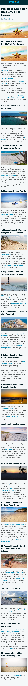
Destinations (4, 6)
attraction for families (7, 214)
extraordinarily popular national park (14, 525)
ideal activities (22, 610)
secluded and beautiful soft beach (13, 265)
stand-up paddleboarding (8, 490)
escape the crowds (12, 416)
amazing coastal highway (8, 175)
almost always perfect (7, 408)
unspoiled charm (6, 254)
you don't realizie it (7, 78)
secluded (20, 94)
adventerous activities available (16, 98)
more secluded (7, 485)
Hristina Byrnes (6, 18)
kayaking (10, 489)
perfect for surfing (19, 96)
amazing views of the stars (18, 303)
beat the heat (12, 612)
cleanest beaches (16, 675)
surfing (9, 298)
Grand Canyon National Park (14, 573)
